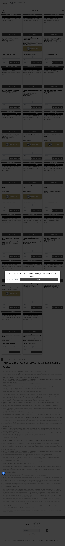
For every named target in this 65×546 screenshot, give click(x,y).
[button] (3, 473)
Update (39, 279)
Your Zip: (11, 279)
